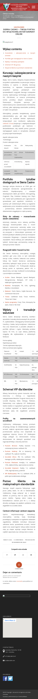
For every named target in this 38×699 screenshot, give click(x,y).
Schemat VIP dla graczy (12, 65)
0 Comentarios (18, 540)
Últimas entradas (8, 14)
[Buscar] (28, 7)
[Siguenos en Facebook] (5, 678)
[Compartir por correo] (31, 555)
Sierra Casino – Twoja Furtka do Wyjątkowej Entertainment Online (19, 31)
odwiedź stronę (8, 123)
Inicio (12, 15)
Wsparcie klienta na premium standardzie (18, 68)
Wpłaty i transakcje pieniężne (14, 62)
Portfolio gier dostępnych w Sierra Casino (18, 59)
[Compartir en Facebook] (7, 555)
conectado (19, 581)
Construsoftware (22, 696)
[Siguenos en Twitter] (10, 678)
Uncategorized (19, 15)
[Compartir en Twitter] (15, 555)
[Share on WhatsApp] (23, 555)
